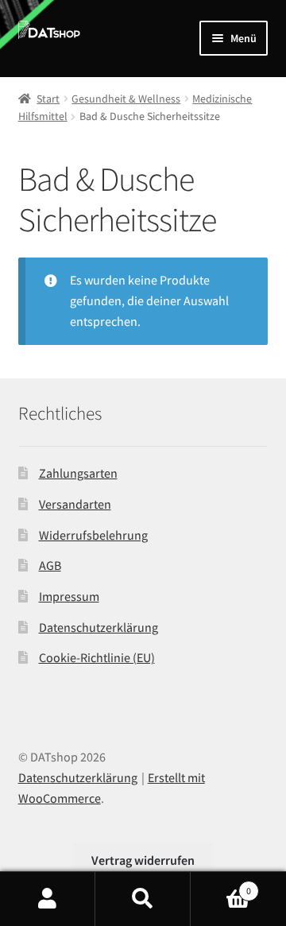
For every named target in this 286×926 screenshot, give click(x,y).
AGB (50, 565)
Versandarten (75, 504)
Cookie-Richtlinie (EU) (97, 657)
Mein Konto (47, 899)
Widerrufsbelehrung (93, 535)
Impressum (69, 596)
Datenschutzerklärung (98, 627)
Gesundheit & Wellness (126, 98)
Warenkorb (221, 885)
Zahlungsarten (78, 473)
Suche (143, 899)
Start (48, 98)
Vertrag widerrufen (143, 860)
